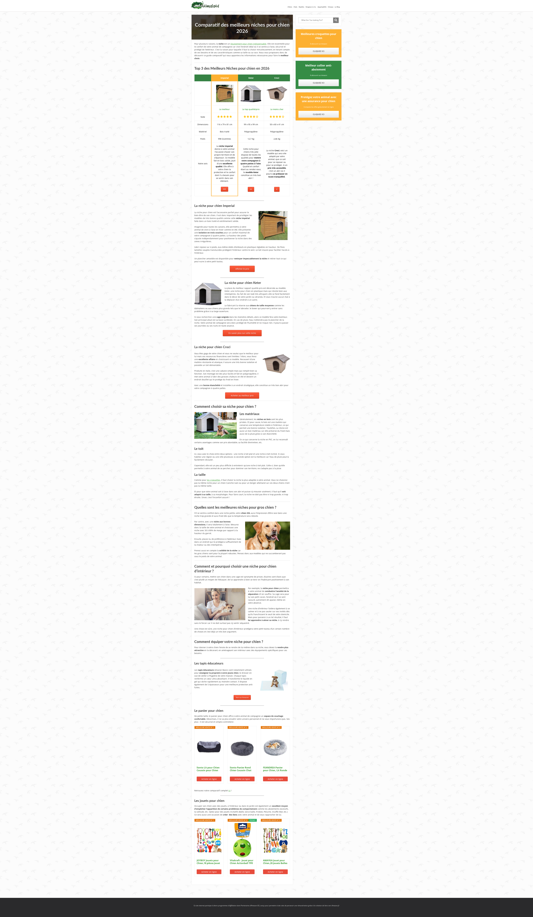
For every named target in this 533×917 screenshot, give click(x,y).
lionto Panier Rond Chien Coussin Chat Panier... (240, 769)
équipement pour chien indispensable (248, 43)
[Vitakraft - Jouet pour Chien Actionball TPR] (242, 840)
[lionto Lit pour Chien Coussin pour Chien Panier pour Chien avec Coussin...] (209, 747)
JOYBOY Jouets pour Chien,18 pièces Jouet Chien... (208, 862)
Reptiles (301, 7)
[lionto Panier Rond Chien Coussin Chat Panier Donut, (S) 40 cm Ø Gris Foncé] (242, 747)
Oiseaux (330, 7)
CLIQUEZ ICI (318, 51)
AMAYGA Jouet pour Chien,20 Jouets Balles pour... (275, 862)
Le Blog (337, 7)
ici (229, 790)
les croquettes (213, 480)
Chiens (290, 7)
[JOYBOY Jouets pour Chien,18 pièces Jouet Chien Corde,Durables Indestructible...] (209, 840)
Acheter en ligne (209, 779)
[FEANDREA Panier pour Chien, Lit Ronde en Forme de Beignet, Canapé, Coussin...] (275, 747)
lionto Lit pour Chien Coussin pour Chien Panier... (208, 769)
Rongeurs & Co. (311, 7)
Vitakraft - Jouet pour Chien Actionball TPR (241, 862)
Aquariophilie (322, 7)
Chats (295, 7)
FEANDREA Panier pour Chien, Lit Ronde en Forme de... (275, 769)
